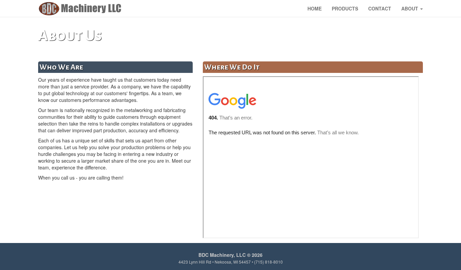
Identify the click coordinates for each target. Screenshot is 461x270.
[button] (412, 8)
